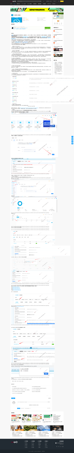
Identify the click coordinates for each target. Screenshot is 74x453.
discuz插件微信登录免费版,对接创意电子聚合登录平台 (19, 388)
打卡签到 (46, 447)
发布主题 (13, 398)
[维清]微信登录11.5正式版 (15, 434)
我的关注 (18, 3)
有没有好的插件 (14, 386)
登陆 (58, 1)
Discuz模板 (30, 3)
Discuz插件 (24, 3)
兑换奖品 (33, 444)
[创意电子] (13, 1)
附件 (15, 381)
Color (19, 402)
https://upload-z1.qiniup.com (16, 287)
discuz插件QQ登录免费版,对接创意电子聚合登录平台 (39, 388)
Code (24, 402)
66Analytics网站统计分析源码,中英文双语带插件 (18, 391)
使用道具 (47, 395)
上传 (17, 381)
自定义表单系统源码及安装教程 (58, 29)
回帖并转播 (22, 408)
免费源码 (34, 3)
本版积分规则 (48, 408)
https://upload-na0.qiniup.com (17, 289)
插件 (13, 381)
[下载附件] (47, 28)
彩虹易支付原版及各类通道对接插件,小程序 (59, 67)
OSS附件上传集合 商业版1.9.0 (23, 6)
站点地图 (26, 447)
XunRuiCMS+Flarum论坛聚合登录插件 (17, 393)
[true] (40, 1)
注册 (61, 1)
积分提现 (33, 447)
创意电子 (10, 6)
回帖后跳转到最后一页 (28, 408)
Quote (23, 402)
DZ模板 (39, 447)
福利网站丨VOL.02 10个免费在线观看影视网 (60, 63)
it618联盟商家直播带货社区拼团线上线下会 (59, 68)
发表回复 (19, 408)
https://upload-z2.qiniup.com (16, 288)
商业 (22, 381)
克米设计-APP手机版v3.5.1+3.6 (58, 71)
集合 (20, 381)
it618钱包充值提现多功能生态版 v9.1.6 (48, 421)
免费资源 (39, 444)
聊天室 (46, 444)
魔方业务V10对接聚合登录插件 (36, 391)
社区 (14, 3)
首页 (11, 3)
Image (20, 402)
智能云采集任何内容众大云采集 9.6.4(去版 (59, 421)
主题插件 (44, 3)
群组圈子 (54, 3)
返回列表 (50, 398)
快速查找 (54, 1)
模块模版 (39, 3)
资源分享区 (13, 6)
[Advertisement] (58, 89)
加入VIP (51, 1)
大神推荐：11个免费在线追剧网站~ (58, 62)
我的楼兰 (55, 72)
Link (22, 402)
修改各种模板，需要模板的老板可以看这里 (28, 421)
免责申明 (26, 444)
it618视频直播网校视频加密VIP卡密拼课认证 (60, 66)
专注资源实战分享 (39, 451)
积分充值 (47, 1)
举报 (50, 395)
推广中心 (49, 3)
